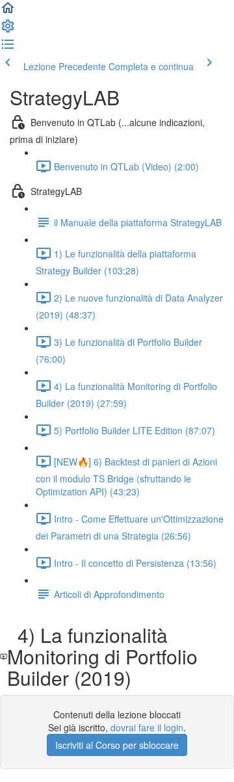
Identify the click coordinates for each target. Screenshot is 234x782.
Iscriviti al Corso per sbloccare (117, 744)
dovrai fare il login (146, 727)
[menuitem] (8, 29)
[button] (8, 11)
